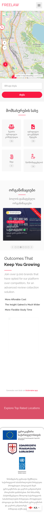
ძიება (22, 94)
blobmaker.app (32, 390)
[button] (4, 43)
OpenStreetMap (28, 76)
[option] (22, 226)
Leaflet (18, 76)
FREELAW (10, 5)
